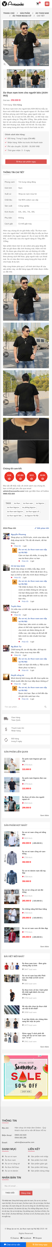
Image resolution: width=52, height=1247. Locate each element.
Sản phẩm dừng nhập (40, 1171)
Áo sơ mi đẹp (38, 1203)
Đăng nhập (26, 1193)
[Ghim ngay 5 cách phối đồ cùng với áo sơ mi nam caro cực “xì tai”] (11, 1037)
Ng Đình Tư (16, 647)
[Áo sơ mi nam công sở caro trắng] (11, 858)
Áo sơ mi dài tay (16, 1211)
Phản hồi (17, 546)
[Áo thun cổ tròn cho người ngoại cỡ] (11, 803)
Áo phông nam (28, 1211)
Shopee (38, 1238)
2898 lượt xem (30, 1012)
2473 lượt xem (30, 1025)
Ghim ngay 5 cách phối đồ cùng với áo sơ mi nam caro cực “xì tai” (34, 1035)
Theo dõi (9, 1193)
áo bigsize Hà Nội (31, 516)
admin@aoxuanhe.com (13, 491)
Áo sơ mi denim (11, 1171)
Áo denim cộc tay (21, 1208)
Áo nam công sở (15, 1206)
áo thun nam (28, 503)
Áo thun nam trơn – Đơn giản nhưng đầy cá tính (34, 964)
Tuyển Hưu (16, 606)
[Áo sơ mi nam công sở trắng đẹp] (11, 839)
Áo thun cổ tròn (40, 1211)
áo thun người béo (14, 516)
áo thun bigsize (13, 507)
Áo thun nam (42, 13)
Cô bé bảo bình (18, 566)
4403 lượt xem (30, 984)
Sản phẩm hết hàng (39, 1167)
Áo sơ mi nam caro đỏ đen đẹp (35, 928)
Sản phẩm (25, 13)
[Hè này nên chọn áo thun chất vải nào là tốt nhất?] (11, 1009)
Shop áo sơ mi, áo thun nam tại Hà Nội (23, 1229)
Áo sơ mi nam (11, 1156)
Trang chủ (8, 13)
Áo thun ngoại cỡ (22, 16)
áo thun (17, 503)
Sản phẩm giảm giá (39, 1164)
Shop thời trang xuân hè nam (22, 1201)
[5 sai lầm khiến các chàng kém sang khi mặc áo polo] (11, 1023)
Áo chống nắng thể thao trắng (34, 909)
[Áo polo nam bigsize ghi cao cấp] (11, 765)
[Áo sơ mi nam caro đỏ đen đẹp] (11, 935)
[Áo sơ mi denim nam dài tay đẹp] (11, 877)
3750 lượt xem (30, 998)
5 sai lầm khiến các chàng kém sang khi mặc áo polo (35, 1020)
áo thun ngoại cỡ (32, 512)
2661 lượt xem (30, 1041)
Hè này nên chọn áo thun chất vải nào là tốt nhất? (34, 1007)
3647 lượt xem (30, 969)
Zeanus (15, 1238)
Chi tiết (32, 138)
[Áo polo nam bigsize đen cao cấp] (11, 784)
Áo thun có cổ (29, 1214)
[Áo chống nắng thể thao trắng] (11, 915)
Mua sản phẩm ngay (27, 162)
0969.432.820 (9, 494)
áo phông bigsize (28, 507)
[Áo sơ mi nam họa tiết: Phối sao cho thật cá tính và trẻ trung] (11, 978)
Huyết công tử (17, 675)
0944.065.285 (20, 1138)
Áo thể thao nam (42, 1206)
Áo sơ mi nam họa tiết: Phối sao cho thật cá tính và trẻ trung (33, 978)
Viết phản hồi (42, 528)
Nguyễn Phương (18, 534)
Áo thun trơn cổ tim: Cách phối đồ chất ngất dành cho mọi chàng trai (35, 992)
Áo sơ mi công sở (12, 1164)
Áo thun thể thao (12, 1167)
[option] (26, 43)
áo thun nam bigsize (15, 512)
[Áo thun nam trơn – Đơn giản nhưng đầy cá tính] (11, 966)
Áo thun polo (39, 1214)
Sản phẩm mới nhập (39, 1156)
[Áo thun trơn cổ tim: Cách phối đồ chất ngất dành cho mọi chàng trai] (11, 995)
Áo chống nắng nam (35, 1208)
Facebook (26, 1238)
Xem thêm (44, 815)
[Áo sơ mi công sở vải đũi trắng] (11, 896)
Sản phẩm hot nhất (39, 1160)
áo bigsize (40, 503)
